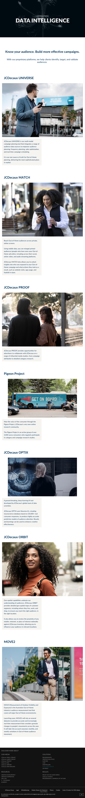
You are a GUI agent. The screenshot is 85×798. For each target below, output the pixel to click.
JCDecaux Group (9, 790)
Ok (81, 794)
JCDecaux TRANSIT (6, 761)
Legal (17, 790)
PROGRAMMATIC (47, 757)
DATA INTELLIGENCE (48, 766)
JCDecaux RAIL (5, 763)
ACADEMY (4, 782)
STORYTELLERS (46, 764)
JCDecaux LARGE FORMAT (8, 759)
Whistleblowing (25, 790)
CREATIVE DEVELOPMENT (8, 775)
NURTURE (45, 761)
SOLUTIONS (46, 754)
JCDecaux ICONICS (47, 776)
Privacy (52, 790)
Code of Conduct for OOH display (71, 790)
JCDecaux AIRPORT (6, 764)
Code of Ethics (43, 792)
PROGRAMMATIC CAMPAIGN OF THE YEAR (54, 778)
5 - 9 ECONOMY (5, 780)
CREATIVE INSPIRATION (7, 776)
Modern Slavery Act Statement (39, 790)
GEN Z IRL (4, 778)
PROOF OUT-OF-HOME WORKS (51, 775)
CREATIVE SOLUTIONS (48, 759)
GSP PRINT (45, 768)
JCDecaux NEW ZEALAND (8, 766)
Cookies (58, 790)
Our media (5, 754)
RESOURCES (5, 772)
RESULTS (45, 772)
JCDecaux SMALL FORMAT (8, 757)
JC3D (43, 763)
